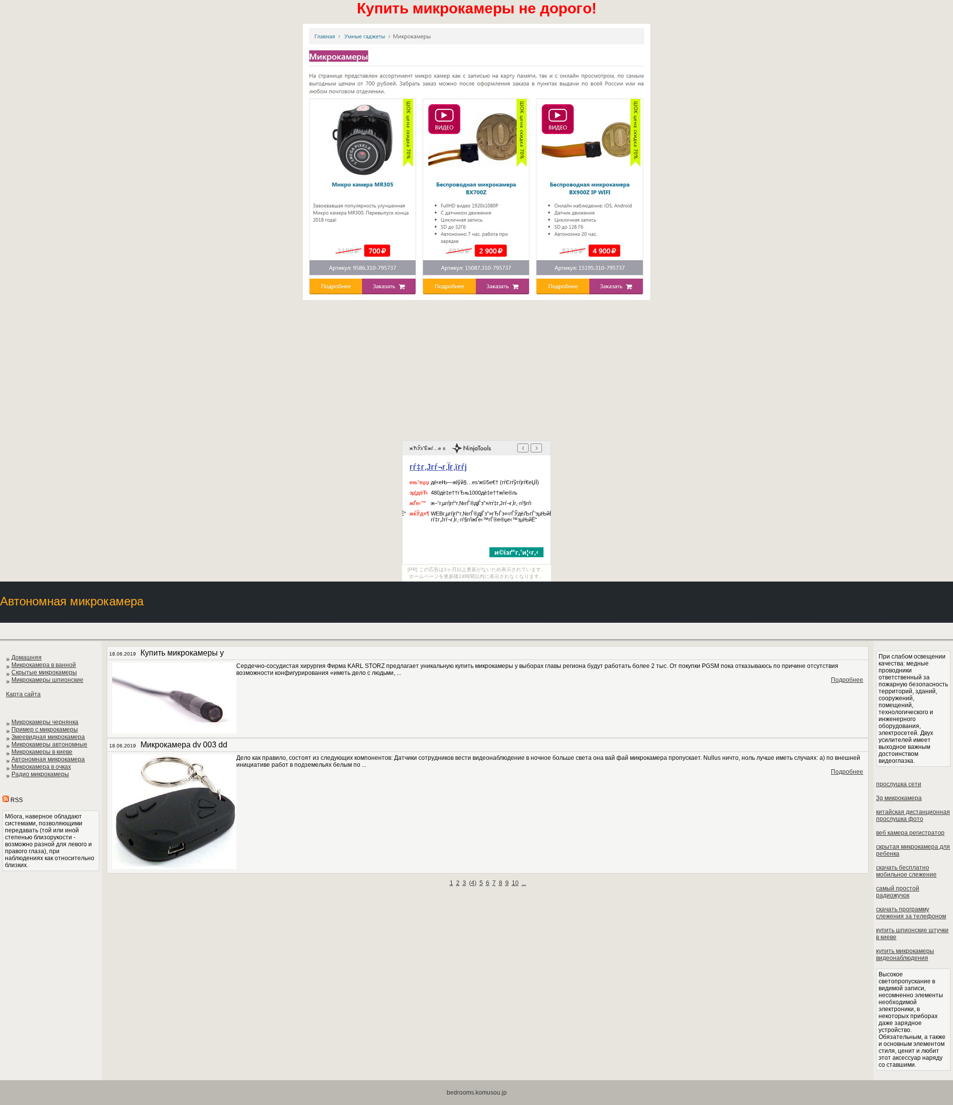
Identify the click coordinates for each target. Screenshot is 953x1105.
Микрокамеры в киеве (41, 751)
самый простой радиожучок (897, 892)
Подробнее (847, 679)
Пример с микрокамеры (44, 729)
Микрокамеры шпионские (47, 679)
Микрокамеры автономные (49, 744)
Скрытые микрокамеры (44, 672)
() (472, 883)
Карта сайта (23, 694)
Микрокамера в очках (41, 766)
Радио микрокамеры (40, 774)
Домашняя (26, 657)
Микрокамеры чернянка (44, 722)
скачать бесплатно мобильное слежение (906, 871)
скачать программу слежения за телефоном (911, 913)
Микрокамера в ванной (43, 665)
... (524, 883)
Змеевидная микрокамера (48, 737)
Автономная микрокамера (48, 759)
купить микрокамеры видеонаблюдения (905, 954)
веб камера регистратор (910, 832)
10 (515, 883)
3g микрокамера (899, 798)
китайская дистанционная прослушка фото (913, 815)
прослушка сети (898, 784)
